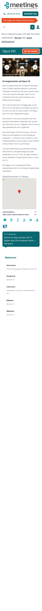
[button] (4, 27)
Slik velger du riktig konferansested (18, 20)
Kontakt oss (30, 14)
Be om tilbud (31, 51)
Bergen (18, 37)
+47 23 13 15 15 (13, 14)
